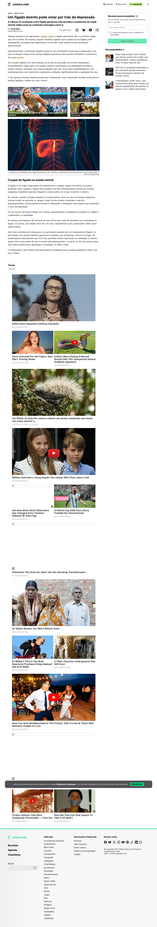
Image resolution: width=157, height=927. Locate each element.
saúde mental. (17, 57)
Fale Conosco (80, 844)
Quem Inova (49, 908)
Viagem (47, 915)
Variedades (49, 911)
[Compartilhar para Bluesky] (83, 30)
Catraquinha (49, 854)
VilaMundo (49, 918)
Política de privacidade (84, 851)
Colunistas (14, 854)
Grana (46, 891)
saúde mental (47, 36)
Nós (46, 898)
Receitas (122, 4)
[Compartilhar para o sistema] (97, 30)
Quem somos (80, 847)
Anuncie (137, 4)
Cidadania (48, 861)
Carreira (47, 850)
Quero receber (127, 41)
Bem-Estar (19, 13)
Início (10, 13)
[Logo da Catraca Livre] (18, 4)
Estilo (46, 878)
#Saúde (12, 269)
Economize (49, 867)
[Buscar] (35, 867)
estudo (18, 212)
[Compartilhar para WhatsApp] (77, 30)
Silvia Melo (15, 29)
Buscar (11, 863)
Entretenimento (51, 874)
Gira (46, 888)
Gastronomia (50, 884)
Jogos (47, 894)
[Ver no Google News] (65, 30)
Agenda (109, 4)
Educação (48, 871)
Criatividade (49, 864)
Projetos (48, 904)
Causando (48, 857)
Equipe (77, 854)
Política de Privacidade (65, 784)
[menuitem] (23, 846)
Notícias (48, 901)
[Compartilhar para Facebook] (90, 30)
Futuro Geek (49, 881)
